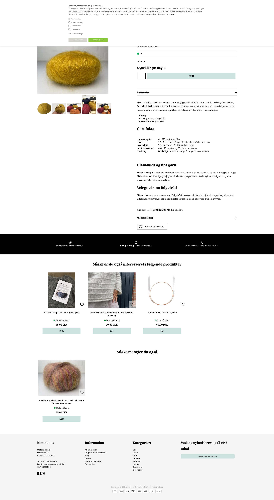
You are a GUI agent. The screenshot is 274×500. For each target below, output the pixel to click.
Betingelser (90, 464)
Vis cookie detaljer (75, 34)
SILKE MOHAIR (162, 210)
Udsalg (136, 464)
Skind (135, 452)
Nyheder (137, 461)
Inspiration (138, 470)
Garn (135, 455)
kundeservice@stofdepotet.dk (51, 464)
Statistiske (75, 29)
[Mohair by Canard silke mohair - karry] (72, 93)
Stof (134, 449)
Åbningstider (91, 449)
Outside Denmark (93, 461)
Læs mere (170, 14)
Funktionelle (76, 26)
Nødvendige (76, 19)
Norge (88, 458)
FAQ (87, 455)
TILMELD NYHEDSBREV (207, 456)
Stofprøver (138, 467)
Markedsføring (77, 22)
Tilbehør (136, 458)
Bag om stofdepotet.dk (95, 452)
